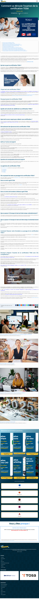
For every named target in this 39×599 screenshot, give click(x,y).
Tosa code (3, 171)
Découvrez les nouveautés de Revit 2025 (7, 422)
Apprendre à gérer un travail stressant (7, 363)
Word (34, 94)
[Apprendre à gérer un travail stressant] (19, 350)
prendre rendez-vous (35, 297)
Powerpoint (29, 94)
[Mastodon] (25, 305)
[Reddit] (21, 305)
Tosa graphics (4, 169)
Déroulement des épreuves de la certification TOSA (11, 45)
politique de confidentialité (11, 540)
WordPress (13, 95)
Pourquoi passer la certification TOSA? (9, 43)
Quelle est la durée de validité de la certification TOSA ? (11, 44)
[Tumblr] (32, 305)
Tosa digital (4, 171)
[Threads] (30, 305)
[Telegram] (28, 305)
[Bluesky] (19, 305)
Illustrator (27, 95)
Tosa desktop (4, 170)
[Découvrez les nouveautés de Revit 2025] (19, 409)
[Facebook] (16, 305)
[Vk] (35, 305)
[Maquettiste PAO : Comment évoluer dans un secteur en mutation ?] (19, 380)
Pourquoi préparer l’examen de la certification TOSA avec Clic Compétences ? (15, 50)
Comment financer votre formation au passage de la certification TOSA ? (14, 50)
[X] (18, 305)
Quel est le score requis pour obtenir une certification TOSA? (12, 45)
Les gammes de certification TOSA (8, 46)
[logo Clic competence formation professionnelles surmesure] (3, 0)
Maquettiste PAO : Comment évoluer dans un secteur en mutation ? (12, 392)
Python (31, 95)
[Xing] (37, 305)
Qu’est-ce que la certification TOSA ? (8, 42)
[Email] (35, 307)
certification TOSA (17, 177)
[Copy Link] (37, 307)
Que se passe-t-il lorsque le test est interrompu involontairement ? (13, 49)
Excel (32, 94)
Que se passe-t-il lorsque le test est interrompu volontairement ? (13, 48)
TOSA (32, 234)
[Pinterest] (34, 305)
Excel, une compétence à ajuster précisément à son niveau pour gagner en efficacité (16, 334)
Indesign (17, 95)
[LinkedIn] (23, 305)
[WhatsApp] (26, 305)
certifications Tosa (5, 167)
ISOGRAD (20, 184)
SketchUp (24, 95)
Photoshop (20, 95)
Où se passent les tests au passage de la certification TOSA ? (12, 47)
